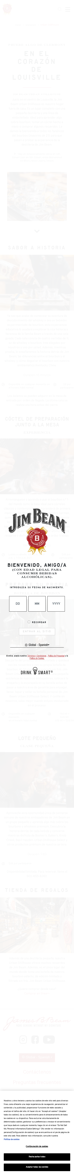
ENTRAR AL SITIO (37, 631)
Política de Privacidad (56, 656)
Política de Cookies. (37, 658)
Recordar (39, 622)
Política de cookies (11, 1140)
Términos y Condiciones (36, 656)
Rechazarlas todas (37, 1157)
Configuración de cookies (37, 1147)
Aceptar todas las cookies (37, 1167)
